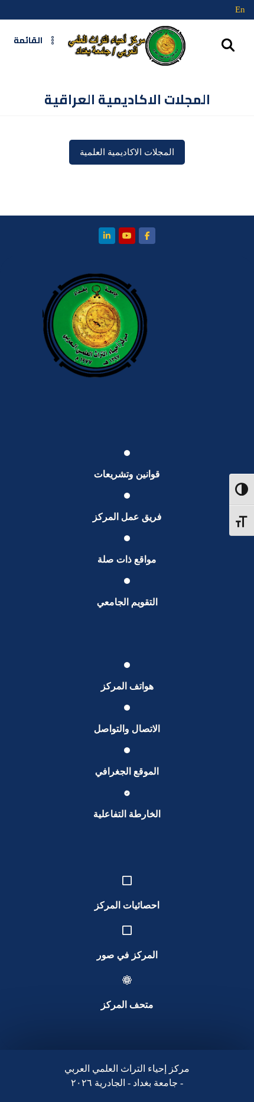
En (240, 9)
